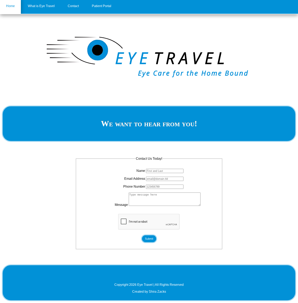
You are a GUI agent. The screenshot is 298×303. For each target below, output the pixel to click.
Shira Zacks (157, 291)
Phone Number (134, 186)
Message (121, 204)
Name (140, 170)
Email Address (134, 178)
